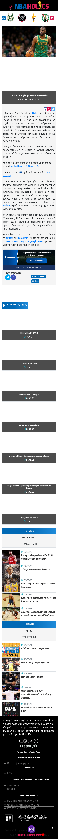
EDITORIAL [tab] (29, 624)
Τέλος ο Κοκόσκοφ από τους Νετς (37, 569)
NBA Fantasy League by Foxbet (35, 662)
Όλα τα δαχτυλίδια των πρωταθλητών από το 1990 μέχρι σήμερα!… (37, 694)
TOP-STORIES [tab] (29, 637)
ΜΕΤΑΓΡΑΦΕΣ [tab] (29, 537)
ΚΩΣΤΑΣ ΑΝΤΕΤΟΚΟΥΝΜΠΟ (22, 808)
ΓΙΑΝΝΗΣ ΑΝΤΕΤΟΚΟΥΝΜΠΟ (22, 801)
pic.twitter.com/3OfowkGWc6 (26, 166)
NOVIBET (12, 789)
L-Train (10, 773)
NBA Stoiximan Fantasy (32, 676)
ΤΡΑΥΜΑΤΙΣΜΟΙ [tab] (29, 544)
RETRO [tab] (29, 630)
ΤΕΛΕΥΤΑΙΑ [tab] (29, 531)
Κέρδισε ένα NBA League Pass (35, 648)
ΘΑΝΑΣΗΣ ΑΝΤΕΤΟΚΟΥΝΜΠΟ (23, 804)
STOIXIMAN (13, 785)
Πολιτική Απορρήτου (18, 763)
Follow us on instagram (29, 834)
